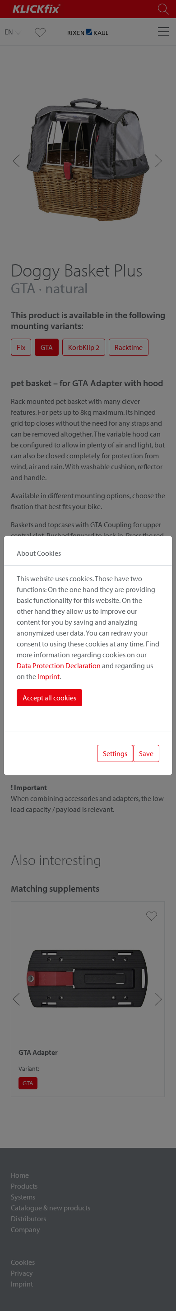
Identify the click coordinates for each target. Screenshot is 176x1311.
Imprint (48, 676)
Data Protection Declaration (59, 665)
